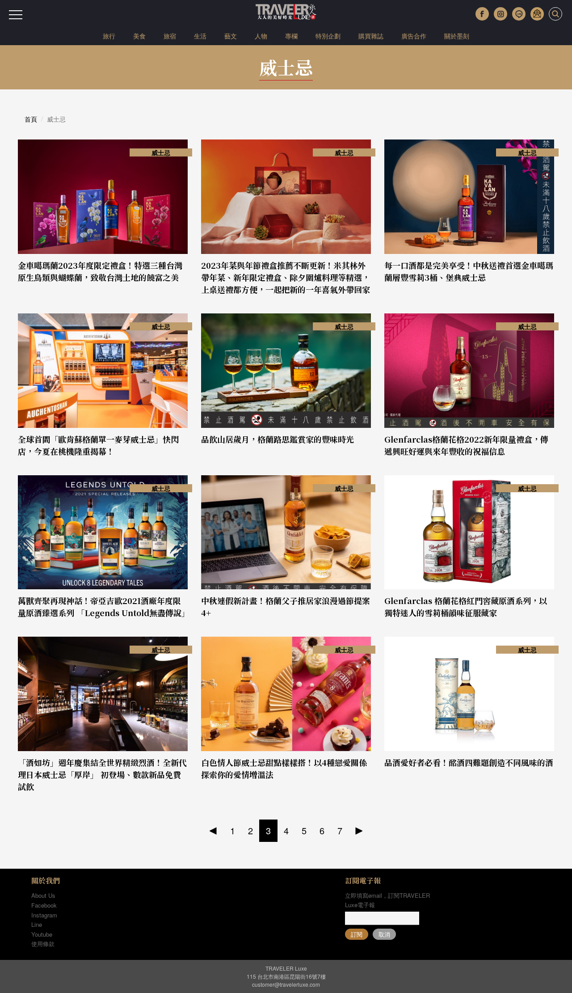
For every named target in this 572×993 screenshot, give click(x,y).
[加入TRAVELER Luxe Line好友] (519, 14)
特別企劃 (328, 35)
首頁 (31, 118)
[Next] (359, 831)
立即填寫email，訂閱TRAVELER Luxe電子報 (387, 900)
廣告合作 (413, 35)
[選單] (15, 15)
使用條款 (43, 943)
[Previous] (213, 831)
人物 (261, 35)
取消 (384, 934)
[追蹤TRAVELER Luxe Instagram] (500, 14)
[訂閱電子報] (537, 14)
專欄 (291, 35)
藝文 (230, 35)
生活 (200, 35)
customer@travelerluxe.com (286, 984)
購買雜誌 (370, 35)
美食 (139, 35)
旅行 (109, 35)
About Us (43, 895)
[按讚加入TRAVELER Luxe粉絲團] (482, 14)
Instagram (44, 915)
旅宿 (170, 35)
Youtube (41, 934)
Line (36, 924)
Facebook (44, 905)
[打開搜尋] (555, 14)
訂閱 (356, 934)
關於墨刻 (456, 35)
